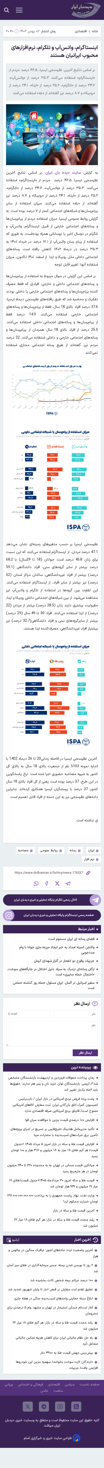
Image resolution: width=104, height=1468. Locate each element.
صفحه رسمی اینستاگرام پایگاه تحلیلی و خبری (58, 915)
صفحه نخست (89, 1384)
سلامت (58, 1390)
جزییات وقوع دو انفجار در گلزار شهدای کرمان (64, 961)
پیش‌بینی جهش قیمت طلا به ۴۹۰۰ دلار (66, 1352)
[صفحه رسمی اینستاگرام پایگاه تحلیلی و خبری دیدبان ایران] (8, 915)
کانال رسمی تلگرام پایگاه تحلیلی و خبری (45, 900)
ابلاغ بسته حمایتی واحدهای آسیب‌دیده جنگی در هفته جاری (53, 1298)
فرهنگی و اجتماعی (31, 1384)
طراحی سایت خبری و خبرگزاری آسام (48, 1438)
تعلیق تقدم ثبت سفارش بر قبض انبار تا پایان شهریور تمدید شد (50, 1289)
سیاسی (70, 1384)
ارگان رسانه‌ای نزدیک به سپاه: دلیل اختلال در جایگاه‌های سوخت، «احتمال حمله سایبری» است (50, 972)
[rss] (76, 1407)
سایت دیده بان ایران (63, 172)
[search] (6, 10)
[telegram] (44, 1407)
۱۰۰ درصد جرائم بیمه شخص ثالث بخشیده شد (61, 1280)
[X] (57, 883)
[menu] (19, 10)
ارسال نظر (85, 1052)
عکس (44, 1390)
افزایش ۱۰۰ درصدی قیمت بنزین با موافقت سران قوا (60, 1120)
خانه (95, 31)
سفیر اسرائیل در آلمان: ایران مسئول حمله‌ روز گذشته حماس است (53, 985)
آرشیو (15, 1239)
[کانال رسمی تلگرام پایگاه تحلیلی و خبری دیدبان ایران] (95, 900)
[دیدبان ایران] (85, 10)
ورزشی (9, 1384)
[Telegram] (68, 883)
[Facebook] (46, 883)
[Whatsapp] (36, 883)
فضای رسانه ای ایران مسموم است (71, 939)
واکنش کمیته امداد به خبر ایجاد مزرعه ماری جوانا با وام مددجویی (56, 950)
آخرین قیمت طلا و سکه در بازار (74, 1210)
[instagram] (60, 1407)
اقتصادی (81, 31)
